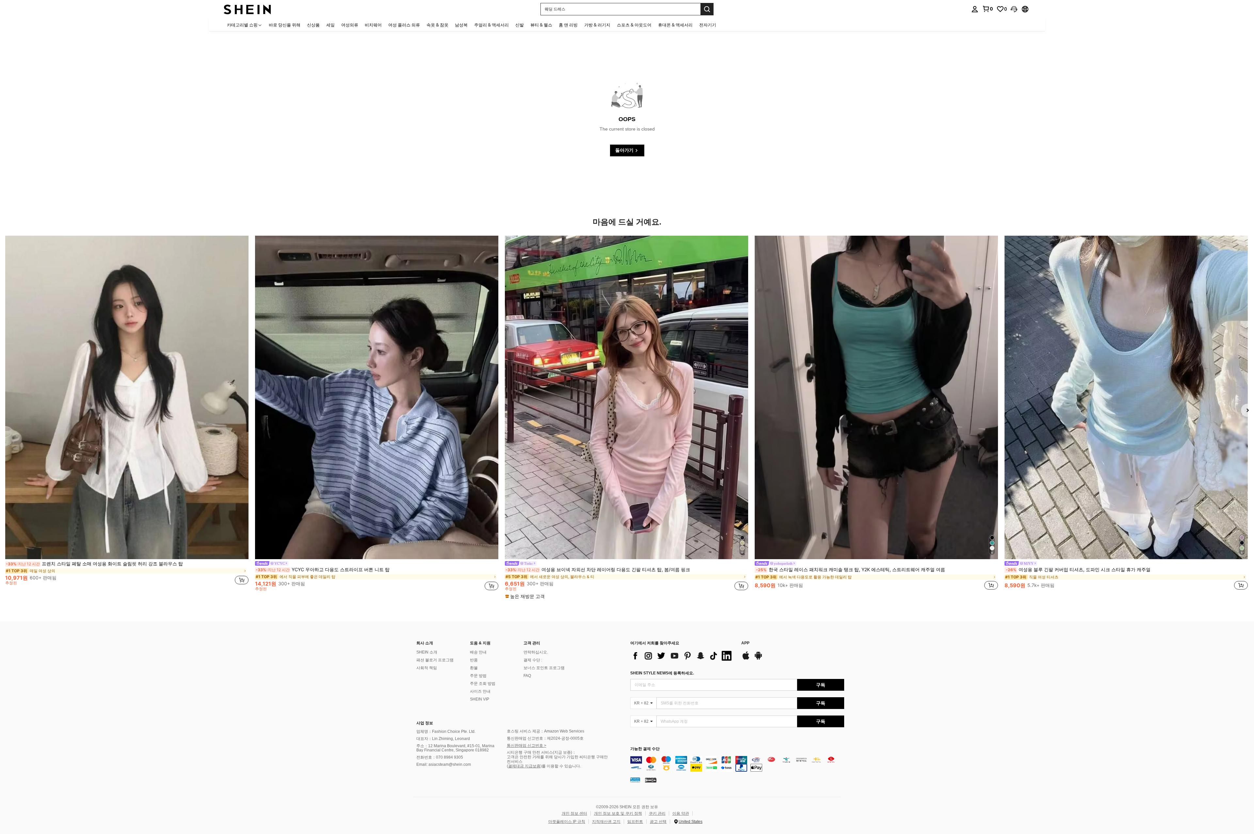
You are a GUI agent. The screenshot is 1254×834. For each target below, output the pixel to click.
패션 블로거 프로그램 (435, 660)
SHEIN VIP (479, 699)
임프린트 (635, 821)
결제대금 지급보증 (524, 766)
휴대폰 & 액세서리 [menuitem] (675, 24)
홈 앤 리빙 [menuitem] (568, 24)
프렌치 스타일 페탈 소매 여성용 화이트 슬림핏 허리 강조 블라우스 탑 (94, 563)
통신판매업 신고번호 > (526, 745)
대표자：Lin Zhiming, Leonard (443, 738)
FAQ (527, 675)
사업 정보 (424, 723)
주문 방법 (478, 675)
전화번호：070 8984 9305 (439, 757)
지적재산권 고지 (606, 821)
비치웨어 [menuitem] (373, 24)
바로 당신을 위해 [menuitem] (284, 24)
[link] (987, 9)
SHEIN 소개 (426, 652)
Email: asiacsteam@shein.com (443, 764)
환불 (474, 668)
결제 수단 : (532, 660)
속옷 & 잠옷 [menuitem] (437, 24)
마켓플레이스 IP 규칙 (566, 821)
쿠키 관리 (657, 813)
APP (745, 643)
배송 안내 (478, 652)
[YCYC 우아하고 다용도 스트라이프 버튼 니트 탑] (376, 397)
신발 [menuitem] (519, 24)
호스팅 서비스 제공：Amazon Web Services (545, 731)
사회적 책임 (426, 668)
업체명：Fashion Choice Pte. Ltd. (445, 731)
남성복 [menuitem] (461, 24)
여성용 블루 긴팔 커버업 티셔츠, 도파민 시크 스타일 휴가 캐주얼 (1078, 569)
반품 (474, 660)
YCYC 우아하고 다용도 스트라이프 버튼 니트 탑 (323, 569)
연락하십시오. (535, 652)
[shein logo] (247, 9)
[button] (1014, 9)
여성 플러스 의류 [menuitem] (404, 24)
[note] (526, 596)
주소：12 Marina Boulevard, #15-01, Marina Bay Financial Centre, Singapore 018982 (455, 748)
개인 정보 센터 (574, 813)
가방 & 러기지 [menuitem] (597, 24)
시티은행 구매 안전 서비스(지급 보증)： (541, 752)
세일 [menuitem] (330, 24)
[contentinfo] (737, 764)
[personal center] (975, 9)
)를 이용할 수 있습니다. (560, 766)
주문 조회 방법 (482, 683)
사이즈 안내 (480, 691)
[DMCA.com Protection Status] (650, 780)
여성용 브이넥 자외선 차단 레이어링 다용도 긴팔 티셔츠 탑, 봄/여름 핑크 (598, 569)
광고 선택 (658, 821)
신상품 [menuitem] (313, 24)
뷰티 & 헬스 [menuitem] (541, 24)
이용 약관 (680, 813)
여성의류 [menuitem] (349, 24)
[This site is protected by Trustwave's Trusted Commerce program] (635, 780)
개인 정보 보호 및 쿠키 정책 (618, 813)
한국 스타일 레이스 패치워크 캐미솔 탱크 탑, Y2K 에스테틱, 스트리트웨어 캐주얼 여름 (850, 569)
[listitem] (127, 413)
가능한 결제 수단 (645, 749)
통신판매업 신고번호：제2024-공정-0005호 (545, 738)
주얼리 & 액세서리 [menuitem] (491, 24)
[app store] (745, 658)
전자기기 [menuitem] (707, 24)
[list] (682, 656)
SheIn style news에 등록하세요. (662, 673)
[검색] (707, 9)
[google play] (758, 658)
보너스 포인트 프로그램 (544, 668)
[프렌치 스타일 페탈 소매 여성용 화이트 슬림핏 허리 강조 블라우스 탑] (127, 397)
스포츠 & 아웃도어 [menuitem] (634, 24)
